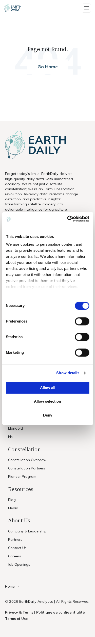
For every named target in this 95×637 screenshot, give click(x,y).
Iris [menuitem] (10, 436)
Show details (67, 373)
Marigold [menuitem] (15, 428)
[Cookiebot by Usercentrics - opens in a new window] (67, 218)
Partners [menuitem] (15, 539)
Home (10, 586)
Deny (47, 415)
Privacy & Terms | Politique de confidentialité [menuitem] (45, 612)
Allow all (47, 388)
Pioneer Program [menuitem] (22, 476)
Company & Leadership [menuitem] (27, 531)
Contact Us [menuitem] (17, 548)
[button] (86, 8)
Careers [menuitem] (14, 556)
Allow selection (47, 401)
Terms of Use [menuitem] (16, 618)
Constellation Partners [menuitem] (26, 468)
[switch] (82, 321)
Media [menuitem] (13, 508)
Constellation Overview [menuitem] (27, 460)
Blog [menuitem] (12, 499)
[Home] (12, 8)
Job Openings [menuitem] (19, 564)
